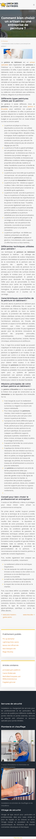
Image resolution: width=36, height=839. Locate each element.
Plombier (5, 41)
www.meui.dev (28, 615)
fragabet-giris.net (9, 682)
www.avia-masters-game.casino (10, 616)
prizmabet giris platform (11, 670)
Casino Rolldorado (9, 673)
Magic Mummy (8, 652)
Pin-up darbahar (8, 639)
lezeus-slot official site (11, 645)
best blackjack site (9, 648)
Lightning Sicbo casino (11, 642)
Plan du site (18, 838)
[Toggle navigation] (34, 4)
